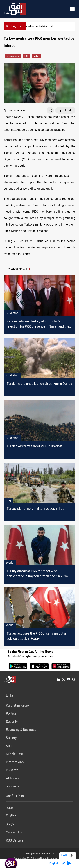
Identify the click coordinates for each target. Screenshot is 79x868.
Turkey (36, 56)
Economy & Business (21, 730)
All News (12, 778)
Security (12, 721)
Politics (11, 713)
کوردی (10, 824)
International (13, 56)
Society (11, 738)
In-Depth (12, 770)
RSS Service (15, 840)
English (11, 816)
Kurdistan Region (18, 705)
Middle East (14, 754)
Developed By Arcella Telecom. (40, 853)
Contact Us (14, 832)
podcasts (12, 786)
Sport (10, 746)
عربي (9, 808)
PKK (26, 56)
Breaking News (14, 26)
